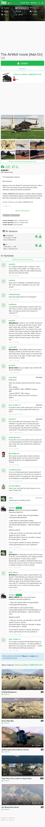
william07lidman (14, 294)
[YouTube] (14, 76)
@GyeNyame (13, 323)
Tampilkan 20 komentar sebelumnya (22, 259)
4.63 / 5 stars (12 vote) (7, 172)
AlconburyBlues (14, 486)
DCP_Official (13, 572)
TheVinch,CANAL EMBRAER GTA (27, 74)
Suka (17, 167)
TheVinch (12, 508)
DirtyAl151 (12, 419)
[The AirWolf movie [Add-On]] (22, 127)
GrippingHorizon (15, 437)
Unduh (24, 63)
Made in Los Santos (7, 820)
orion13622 (13, 347)
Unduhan (7, 167)
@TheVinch (13, 554)
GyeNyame (12, 304)
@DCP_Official (14, 597)
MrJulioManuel (14, 453)
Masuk (24, 656)
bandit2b (12, 264)
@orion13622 (13, 368)
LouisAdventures (15, 470)
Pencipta (18, 508)
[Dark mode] (39, 2)
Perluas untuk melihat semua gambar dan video (22, 161)
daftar (33, 656)
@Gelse (11, 510)
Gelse (11, 498)
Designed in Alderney (8, 818)
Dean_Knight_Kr (14, 405)
